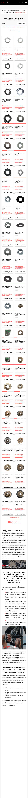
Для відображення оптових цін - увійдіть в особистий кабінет (7, 54)
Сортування (21, 23)
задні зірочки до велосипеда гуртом (16, 592)
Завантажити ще (14, 517)
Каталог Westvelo (12, 10)
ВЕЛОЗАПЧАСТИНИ (9, 12)
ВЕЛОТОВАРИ (21, 10)
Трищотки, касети (14, 30)
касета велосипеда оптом (13, 601)
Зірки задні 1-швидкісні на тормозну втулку (14, 27)
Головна (4, 10)
